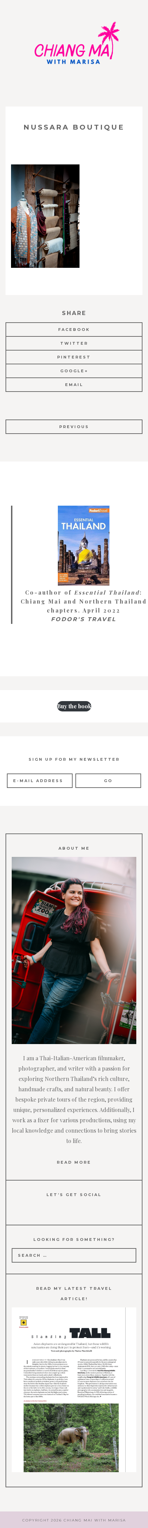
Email (74, 384)
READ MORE (74, 1162)
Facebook (74, 329)
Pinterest (74, 357)
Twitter (74, 343)
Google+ (74, 370)
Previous (74, 426)
